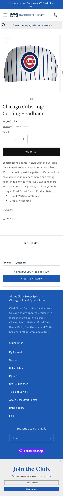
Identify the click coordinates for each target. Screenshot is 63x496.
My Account (15, 352)
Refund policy (16, 407)
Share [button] (10, 218)
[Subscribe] (50, 438)
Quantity (7, 132)
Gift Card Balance (18, 384)
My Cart (13, 376)
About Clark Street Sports (23, 400)
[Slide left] (24, 99)
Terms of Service (18, 391)
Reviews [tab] (7, 263)
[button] (56, 15)
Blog (11, 415)
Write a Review (38, 279)
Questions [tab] (21, 263)
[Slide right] (39, 99)
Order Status (16, 368)
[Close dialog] (61, 461)
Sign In (13, 360)
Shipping (6, 126)
